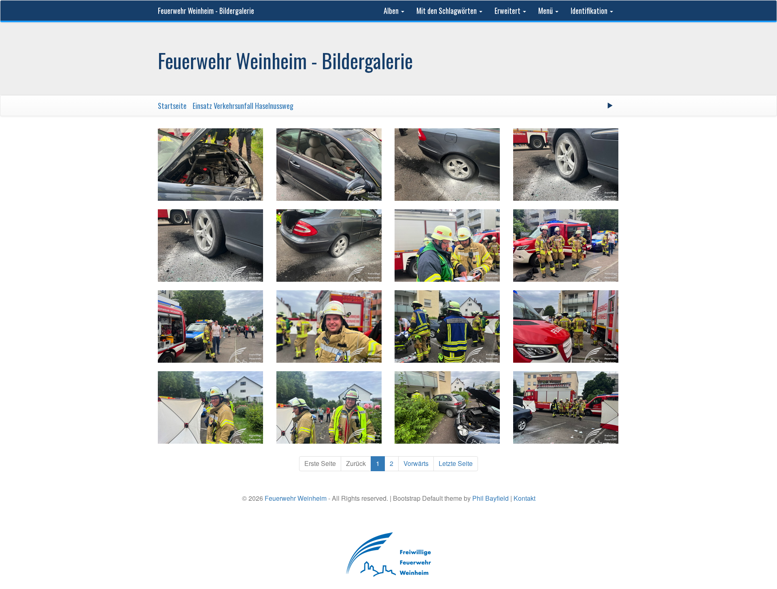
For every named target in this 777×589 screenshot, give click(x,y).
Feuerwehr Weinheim (296, 498)
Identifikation (590, 10)
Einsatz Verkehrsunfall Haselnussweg (243, 105)
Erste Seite (320, 463)
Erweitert (508, 10)
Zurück (356, 463)
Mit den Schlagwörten (447, 10)
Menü (546, 10)
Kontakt (524, 498)
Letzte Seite (456, 463)
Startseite (172, 105)
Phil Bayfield (490, 498)
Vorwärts (416, 463)
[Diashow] (610, 106)
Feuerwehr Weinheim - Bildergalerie (206, 10)
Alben (392, 10)
